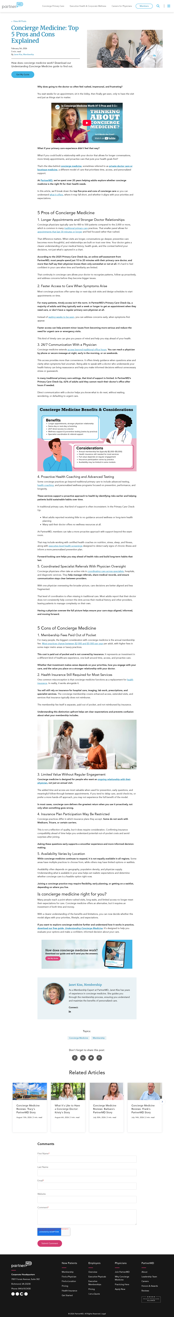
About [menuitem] (144, 1272)
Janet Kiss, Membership (24, 54)
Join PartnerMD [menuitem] (122, 1272)
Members (144, 6)
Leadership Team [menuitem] (149, 1276)
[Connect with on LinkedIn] (71, 1011)
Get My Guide (22, 74)
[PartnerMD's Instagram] (21, 1294)
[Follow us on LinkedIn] (26, 1294)
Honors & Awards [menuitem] (150, 1286)
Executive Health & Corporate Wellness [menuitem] (88, 6)
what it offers (56, 194)
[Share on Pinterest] (99, 1058)
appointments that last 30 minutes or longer (59, 231)
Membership (99, 1038)
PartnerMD (46, 180)
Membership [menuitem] (68, 1272)
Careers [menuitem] (145, 1281)
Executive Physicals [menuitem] (97, 1276)
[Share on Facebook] (75, 1058)
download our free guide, (70, 928)
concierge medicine (71, 166)
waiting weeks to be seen (61, 317)
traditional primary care (76, 228)
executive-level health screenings (65, 546)
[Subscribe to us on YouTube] (13, 1294)
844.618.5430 (24, 1288)
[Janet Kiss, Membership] (54, 994)
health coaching (45, 485)
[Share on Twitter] (91, 1058)
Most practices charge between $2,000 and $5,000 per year (72, 643)
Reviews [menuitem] (145, 1290)
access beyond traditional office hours (87, 349)
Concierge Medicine (78, 1038)
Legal (103, 1314)
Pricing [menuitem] (65, 1286)
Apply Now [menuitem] (120, 1289)
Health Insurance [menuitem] (69, 1290)
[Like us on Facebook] (17, 1294)
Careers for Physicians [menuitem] (122, 6)
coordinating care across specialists (106, 571)
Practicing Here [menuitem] (122, 1284)
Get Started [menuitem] (67, 1295)
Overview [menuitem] (92, 1272)
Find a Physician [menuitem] (69, 1276)
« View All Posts (18, 21)
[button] (162, 1101)
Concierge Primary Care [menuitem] (53, 6)
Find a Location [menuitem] (69, 1281)
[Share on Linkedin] (83, 1058)
